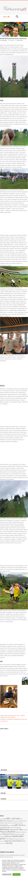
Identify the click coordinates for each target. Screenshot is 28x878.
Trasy (22, 834)
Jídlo (8, 827)
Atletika (1, 818)
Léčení (14, 827)
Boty (4, 819)
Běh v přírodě (12, 818)
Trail (12, 834)
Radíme (11, 831)
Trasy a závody (20, 40)
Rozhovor (18, 832)
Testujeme (6, 834)
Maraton (18, 827)
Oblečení (13, 829)
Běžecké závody (11, 823)
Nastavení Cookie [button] (7, 874)
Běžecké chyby (22, 821)
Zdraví (18, 841)
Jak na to (19, 824)
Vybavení (8, 836)
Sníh (26, 832)
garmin (9, 825)
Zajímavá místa (10, 841)
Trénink (2, 836)
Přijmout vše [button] (16, 874)
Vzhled (7, 839)
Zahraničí (2, 841)
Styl (1, 834)
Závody (9, 843)
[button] (14, 76)
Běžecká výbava (16, 821)
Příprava (4, 831)
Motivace (5, 829)
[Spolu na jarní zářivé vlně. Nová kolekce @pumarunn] (14, 788)
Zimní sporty (2, 843)
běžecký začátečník (18, 823)
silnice (22, 832)
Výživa (11, 839)
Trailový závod (17, 834)
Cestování (4, 825)
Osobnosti (25, 829)
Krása (11, 827)
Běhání (21, 819)
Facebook (3, 799)
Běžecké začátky (4, 823)
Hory (12, 825)
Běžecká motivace (6, 821)
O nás (19, 829)
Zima (23, 841)
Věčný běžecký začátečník (18, 839)
